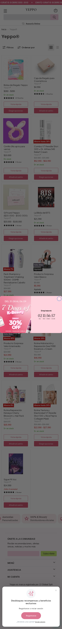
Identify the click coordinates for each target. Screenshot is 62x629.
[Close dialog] (59, 299)
